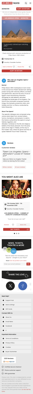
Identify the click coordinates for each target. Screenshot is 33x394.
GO (28, 264)
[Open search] (26, 3)
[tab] (14, 233)
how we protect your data (18, 260)
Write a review (7, 167)
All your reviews (20, 167)
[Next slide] (28, 189)
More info (23, 225)
